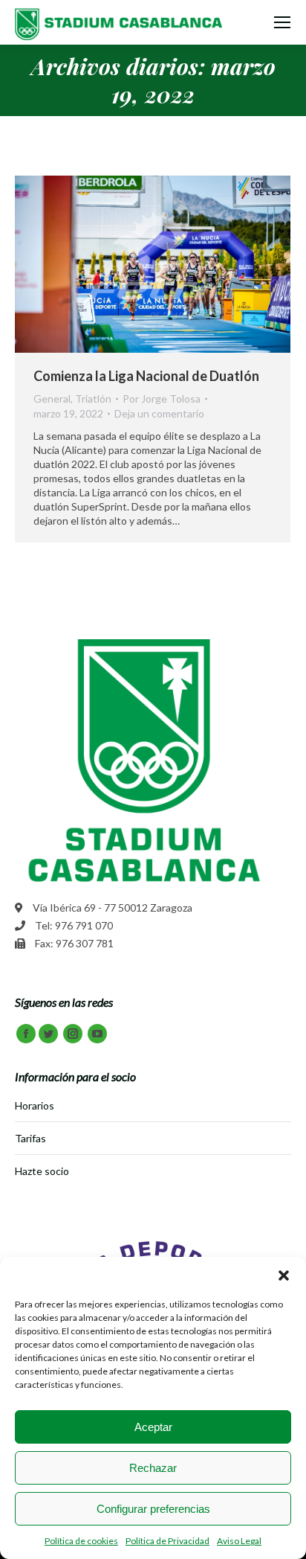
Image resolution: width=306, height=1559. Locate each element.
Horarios (34, 1105)
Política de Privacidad (167, 1540)
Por (162, 398)
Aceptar (153, 1427)
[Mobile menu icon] (282, 22)
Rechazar (153, 1468)
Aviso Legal (239, 1540)
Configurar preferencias (153, 1508)
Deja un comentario (159, 413)
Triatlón (93, 398)
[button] (283, 1275)
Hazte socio (42, 1171)
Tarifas (30, 1138)
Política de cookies (81, 1540)
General (52, 398)
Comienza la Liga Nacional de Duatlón (146, 376)
